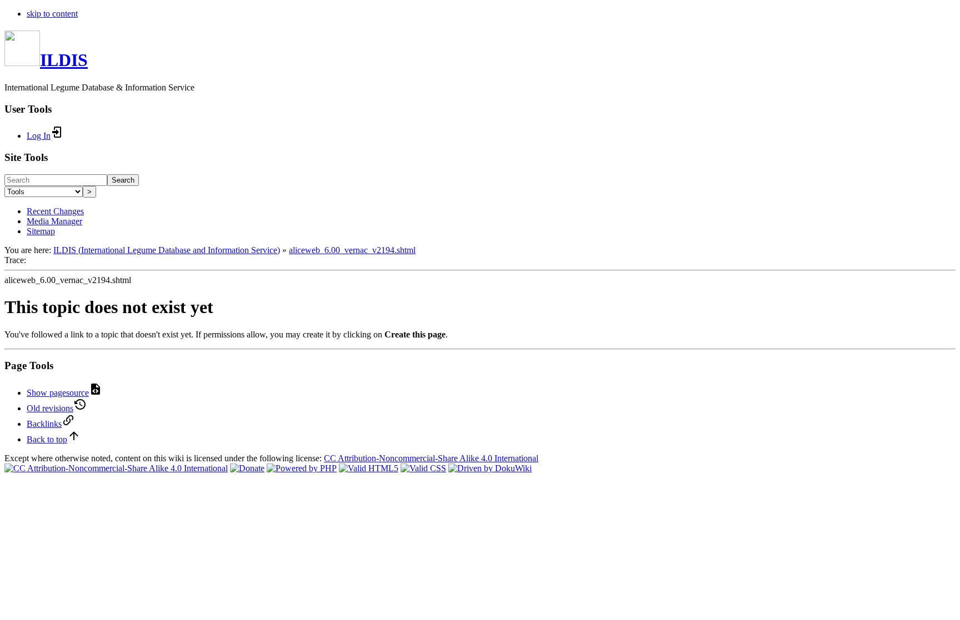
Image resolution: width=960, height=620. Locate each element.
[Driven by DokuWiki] (490, 468)
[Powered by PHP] (302, 468)
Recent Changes (55, 211)
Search (123, 180)
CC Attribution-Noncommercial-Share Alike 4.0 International (431, 458)
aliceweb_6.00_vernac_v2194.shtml (352, 250)
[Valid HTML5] (368, 468)
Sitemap (41, 231)
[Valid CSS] (423, 468)
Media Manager (54, 221)
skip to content (52, 13)
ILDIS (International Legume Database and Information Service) (166, 250)
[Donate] (247, 468)
